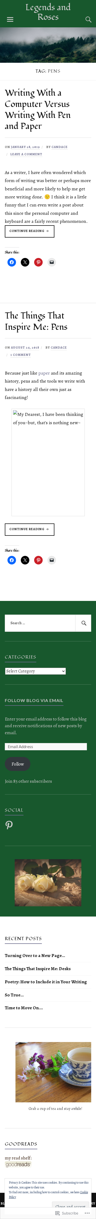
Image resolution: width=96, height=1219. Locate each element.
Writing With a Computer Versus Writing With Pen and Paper (38, 109)
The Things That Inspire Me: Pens (36, 321)
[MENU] (10, 19)
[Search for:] (48, 623)
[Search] (83, 19)
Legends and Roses (48, 12)
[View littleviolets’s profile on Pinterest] (10, 825)
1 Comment (20, 355)
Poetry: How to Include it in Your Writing (46, 982)
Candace (59, 147)
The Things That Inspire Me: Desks (38, 969)
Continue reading (25, 233)
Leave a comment (26, 154)
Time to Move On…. (24, 1008)
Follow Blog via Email (34, 700)
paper (44, 373)
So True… (14, 995)
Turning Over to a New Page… (35, 955)
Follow (17, 764)
